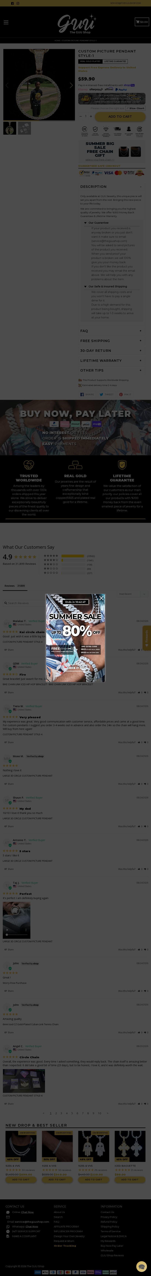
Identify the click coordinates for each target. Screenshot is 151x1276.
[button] (141, 1266)
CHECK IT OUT (75, 668)
